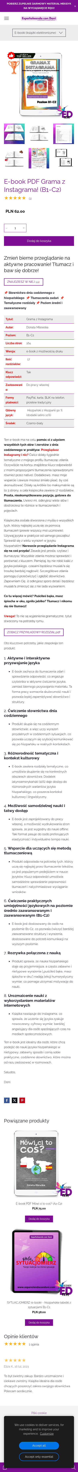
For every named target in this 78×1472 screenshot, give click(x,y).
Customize (47, 1433)
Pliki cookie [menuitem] (39, 1413)
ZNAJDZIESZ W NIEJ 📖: (23, 281)
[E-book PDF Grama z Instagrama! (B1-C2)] (14, 134)
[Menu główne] (6, 18)
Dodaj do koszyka (39, 241)
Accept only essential (39, 1456)
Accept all (39, 1445)
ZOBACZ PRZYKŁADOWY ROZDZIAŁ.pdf (33, 632)
